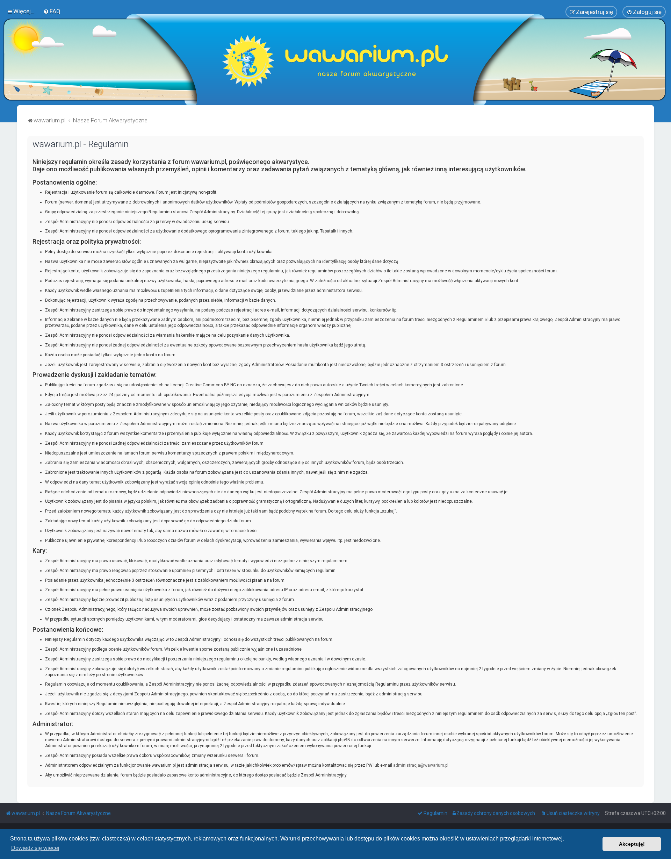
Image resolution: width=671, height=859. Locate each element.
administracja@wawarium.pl (420, 765)
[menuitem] (52, 11)
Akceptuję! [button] (632, 844)
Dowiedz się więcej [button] (35, 848)
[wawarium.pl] (335, 61)
